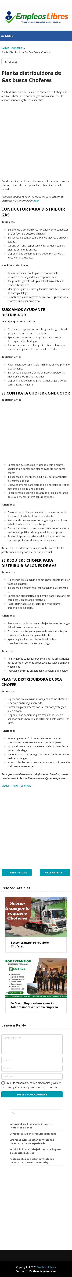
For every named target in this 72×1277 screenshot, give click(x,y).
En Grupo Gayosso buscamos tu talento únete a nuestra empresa (34, 1005)
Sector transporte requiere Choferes (30, 944)
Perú (15, 785)
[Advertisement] (36, 141)
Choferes (17, 48)
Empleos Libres (46, 1267)
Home (5, 48)
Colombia (25, 785)
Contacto (21, 1271)
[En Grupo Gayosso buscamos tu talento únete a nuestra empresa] (36, 978)
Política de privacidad (42, 1271)
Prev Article (18, 872)
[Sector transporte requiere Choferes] (36, 917)
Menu (9, 36)
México (5, 785)
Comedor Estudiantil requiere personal (33, 1133)
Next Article (54, 872)
